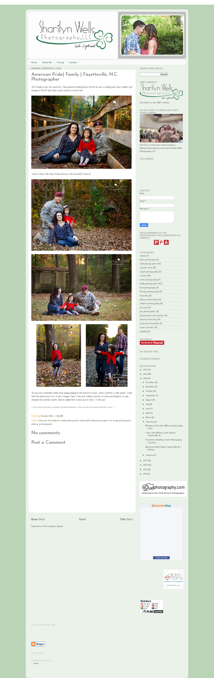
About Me (47, 62)
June (148, 408)
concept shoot (146, 267)
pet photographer (148, 311)
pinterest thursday (148, 319)
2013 (145, 460)
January (150, 455)
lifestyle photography (149, 291)
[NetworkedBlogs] (161, 506)
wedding (143, 331)
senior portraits (147, 327)
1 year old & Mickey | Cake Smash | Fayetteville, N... (160, 434)
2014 (145, 378)
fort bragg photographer (120, 420)
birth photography (148, 259)
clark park (42, 420)
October (150, 391)
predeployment (45, 424)
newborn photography (149, 303)
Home (34, 62)
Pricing (60, 62)
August (149, 400)
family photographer (70, 420)
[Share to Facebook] (85, 416)
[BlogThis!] (79, 416)
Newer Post (38, 519)
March (149, 417)
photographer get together (152, 315)
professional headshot (149, 323)
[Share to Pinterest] (88, 416)
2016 (145, 369)
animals (143, 255)
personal (143, 307)
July (148, 404)
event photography (148, 279)
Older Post (126, 519)
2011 (145, 469)
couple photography (149, 271)
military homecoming (149, 299)
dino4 (150, 671)
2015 (145, 374)
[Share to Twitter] (82, 416)
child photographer (148, 263)
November (150, 386)
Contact (73, 62)
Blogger (168, 671)
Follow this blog (161, 558)
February (150, 421)
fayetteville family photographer (94, 420)
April (148, 413)
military (34, 424)
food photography (148, 287)
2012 (145, 465)
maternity (144, 295)
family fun (55, 420)
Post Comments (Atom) (53, 526)
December (150, 382)
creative (143, 275)
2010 (145, 474)
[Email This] (76, 416)
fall (49, 420)
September (151, 395)
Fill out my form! (38, 627)
